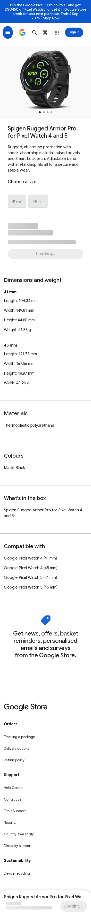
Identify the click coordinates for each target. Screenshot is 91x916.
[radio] (17, 201)
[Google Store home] (22, 32)
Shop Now (51, 18)
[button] (34, 32)
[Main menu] (8, 32)
